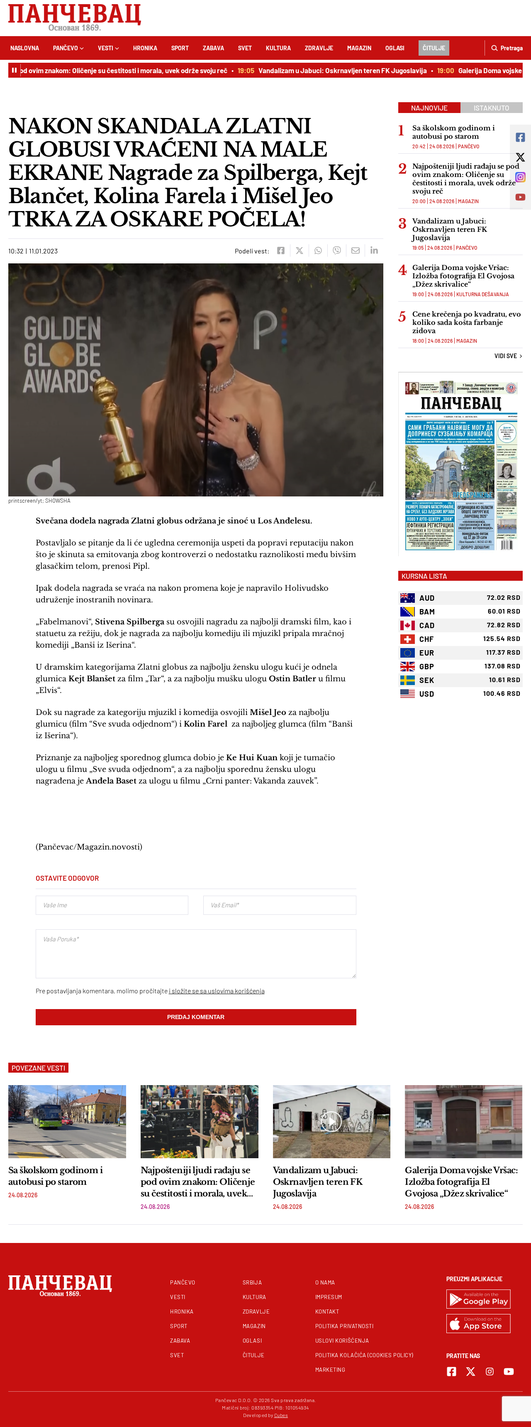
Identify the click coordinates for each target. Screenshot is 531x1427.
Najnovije (429, 107)
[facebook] (280, 250)
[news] (67, 1121)
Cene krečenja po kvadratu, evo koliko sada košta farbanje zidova (466, 322)
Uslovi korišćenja (342, 1340)
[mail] (355, 250)
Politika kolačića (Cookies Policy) (364, 1355)
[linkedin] (374, 250)
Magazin (359, 48)
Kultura (278, 48)
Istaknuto (491, 107)
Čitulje (434, 48)
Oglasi (394, 48)
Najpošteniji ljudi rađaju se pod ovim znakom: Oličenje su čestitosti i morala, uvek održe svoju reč (465, 178)
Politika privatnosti (344, 1326)
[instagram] (490, 1371)
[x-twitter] (470, 1371)
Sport (180, 48)
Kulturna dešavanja (482, 294)
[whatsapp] (318, 250)
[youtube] (509, 1371)
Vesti (105, 48)
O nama (325, 1282)
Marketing (330, 1369)
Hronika (145, 48)
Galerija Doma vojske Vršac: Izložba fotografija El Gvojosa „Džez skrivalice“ (463, 275)
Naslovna (24, 48)
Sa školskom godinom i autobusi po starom (453, 132)
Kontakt (327, 1311)
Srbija (252, 1282)
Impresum (328, 1297)
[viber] (336, 250)
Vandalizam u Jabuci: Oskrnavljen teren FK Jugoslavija (326, 70)
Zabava (213, 48)
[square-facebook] (451, 1371)
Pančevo (65, 48)
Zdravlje (319, 48)
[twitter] (299, 250)
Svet (245, 48)
